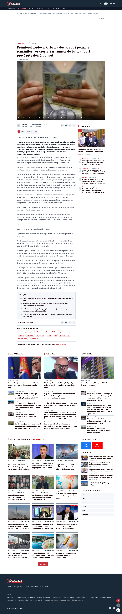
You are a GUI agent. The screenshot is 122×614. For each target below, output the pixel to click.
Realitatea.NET (10, 597)
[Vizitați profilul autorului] (18, 125)
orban (49, 335)
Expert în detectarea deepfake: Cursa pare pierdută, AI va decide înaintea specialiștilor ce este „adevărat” (17, 499)
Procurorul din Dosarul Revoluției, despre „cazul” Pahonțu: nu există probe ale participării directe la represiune (19, 469)
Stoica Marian (49, 460)
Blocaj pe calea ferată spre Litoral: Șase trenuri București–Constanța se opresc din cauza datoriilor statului (18, 557)
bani (47, 332)
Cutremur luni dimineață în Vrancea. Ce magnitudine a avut (66, 496)
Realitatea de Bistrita (57, 597)
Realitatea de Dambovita (106, 597)
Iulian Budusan (49, 521)
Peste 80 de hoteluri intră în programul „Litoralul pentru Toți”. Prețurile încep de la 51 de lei (93, 191)
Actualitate (33, 13)
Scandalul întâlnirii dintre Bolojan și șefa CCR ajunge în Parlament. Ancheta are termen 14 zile (91, 151)
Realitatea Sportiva (21, 597)
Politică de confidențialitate (31, 586)
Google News (60, 344)
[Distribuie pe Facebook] (66, 125)
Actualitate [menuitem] (22, 8)
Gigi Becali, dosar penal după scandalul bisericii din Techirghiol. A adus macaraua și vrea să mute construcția (60, 396)
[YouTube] (114, 4)
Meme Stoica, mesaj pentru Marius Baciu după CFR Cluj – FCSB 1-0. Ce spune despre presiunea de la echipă (93, 172)
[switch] (106, 4)
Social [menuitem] (48, 8)
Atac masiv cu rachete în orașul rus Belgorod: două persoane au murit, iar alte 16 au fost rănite (18, 527)
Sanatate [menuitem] (56, 8)
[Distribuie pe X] (74, 125)
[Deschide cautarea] (100, 3)
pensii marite (22, 339)
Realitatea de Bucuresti (36, 600)
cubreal (35, 332)
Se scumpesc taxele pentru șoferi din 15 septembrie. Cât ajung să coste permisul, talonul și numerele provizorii (99, 397)
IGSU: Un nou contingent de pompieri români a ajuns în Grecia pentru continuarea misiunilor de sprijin (47, 310)
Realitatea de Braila (11, 600)
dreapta (21, 335)
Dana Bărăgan (25, 521)
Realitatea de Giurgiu (65, 600)
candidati (30, 335)
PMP (53, 332)
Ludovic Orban (64, 335)
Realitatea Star (31, 597)
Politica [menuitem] (31, 8)
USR (43, 335)
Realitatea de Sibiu (23, 600)
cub (55, 335)
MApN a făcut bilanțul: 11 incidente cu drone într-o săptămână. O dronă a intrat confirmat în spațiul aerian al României (66, 469)
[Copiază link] (62, 125)
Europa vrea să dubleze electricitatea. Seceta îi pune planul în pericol (98, 430)
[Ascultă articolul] (118, 601)
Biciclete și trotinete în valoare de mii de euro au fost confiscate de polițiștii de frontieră (100, 421)
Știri (26, 13)
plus (67, 332)
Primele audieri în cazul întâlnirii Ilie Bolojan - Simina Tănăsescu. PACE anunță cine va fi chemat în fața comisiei (93, 182)
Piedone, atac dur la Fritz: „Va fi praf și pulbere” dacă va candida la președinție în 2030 (60, 385)
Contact (9, 586)
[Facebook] (111, 4)
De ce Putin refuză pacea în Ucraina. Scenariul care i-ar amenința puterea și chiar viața (48, 315)
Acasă (20, 13)
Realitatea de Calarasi (81, 597)
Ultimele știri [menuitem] (11, 8)
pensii (20, 332)
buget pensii (34, 339)
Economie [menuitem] (40, 8)
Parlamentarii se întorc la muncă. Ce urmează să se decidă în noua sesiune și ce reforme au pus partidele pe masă (60, 426)
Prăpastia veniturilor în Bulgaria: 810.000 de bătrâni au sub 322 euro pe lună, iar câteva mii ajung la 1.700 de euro (43, 557)
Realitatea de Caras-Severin (51, 600)
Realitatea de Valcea (77, 600)
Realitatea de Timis (69, 597)
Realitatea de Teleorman (43, 597)
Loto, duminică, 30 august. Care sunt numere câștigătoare (66, 555)
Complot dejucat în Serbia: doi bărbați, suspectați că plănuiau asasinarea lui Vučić (48, 299)
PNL (37, 335)
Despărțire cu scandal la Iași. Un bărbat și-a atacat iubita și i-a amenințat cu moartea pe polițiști (93, 163)
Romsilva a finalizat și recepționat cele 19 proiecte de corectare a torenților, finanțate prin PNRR (45, 304)
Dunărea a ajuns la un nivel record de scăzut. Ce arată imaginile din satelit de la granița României (28, 426)
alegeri (60, 332)
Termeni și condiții (17, 586)
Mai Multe (43, 564)
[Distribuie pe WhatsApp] (70, 125)
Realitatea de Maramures (37, 124)
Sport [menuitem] (64, 8)
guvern (27, 332)
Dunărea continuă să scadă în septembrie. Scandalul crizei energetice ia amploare (42, 498)
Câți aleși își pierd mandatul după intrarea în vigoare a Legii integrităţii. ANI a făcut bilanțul (60, 405)
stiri (42, 332)
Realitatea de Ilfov (93, 597)
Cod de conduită (44, 586)
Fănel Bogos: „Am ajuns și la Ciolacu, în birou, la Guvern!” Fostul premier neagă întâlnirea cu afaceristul (66, 528)
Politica (80, 154)
